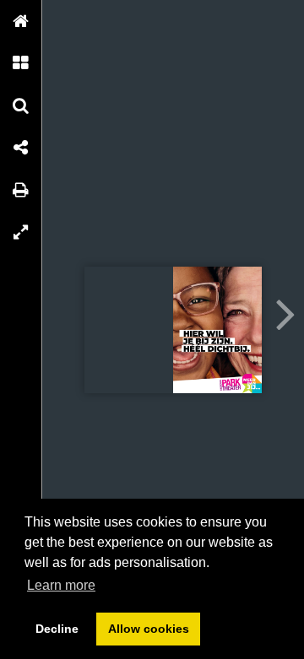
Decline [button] (57, 628)
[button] (21, 21)
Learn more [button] (61, 585)
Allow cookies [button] (148, 628)
